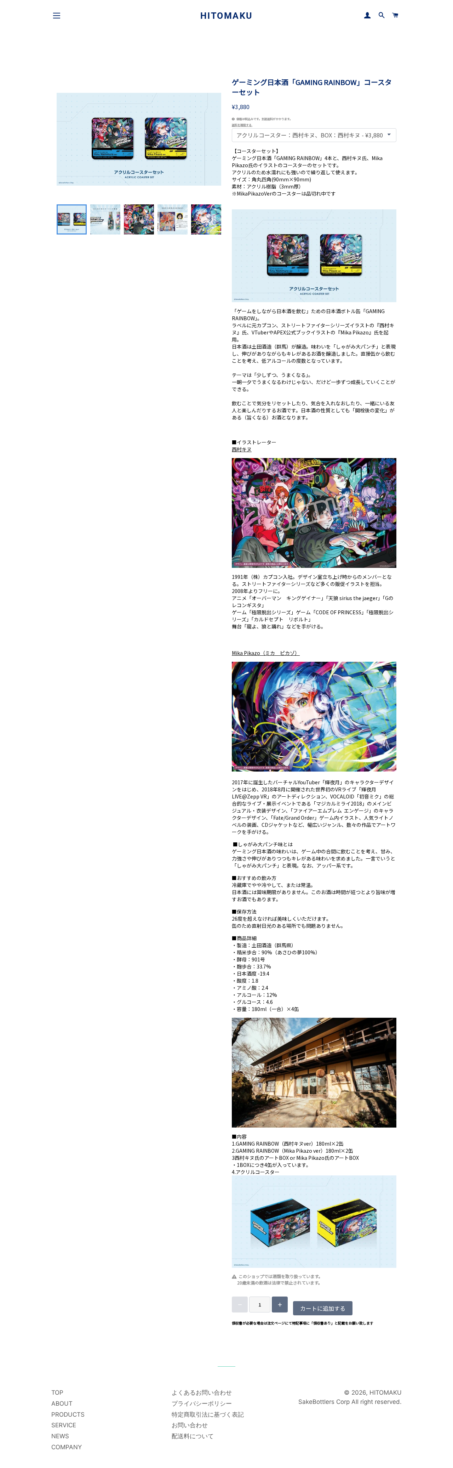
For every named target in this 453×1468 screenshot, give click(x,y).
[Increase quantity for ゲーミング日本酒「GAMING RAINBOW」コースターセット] (280, 1304)
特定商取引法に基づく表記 (208, 1414)
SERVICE (63, 1425)
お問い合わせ (190, 1425)
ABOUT (62, 1403)
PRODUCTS (68, 1414)
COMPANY (66, 1447)
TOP (57, 1392)
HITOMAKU (226, 16)
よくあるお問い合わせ (202, 1392)
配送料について (193, 1436)
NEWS (60, 1436)
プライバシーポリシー (202, 1403)
